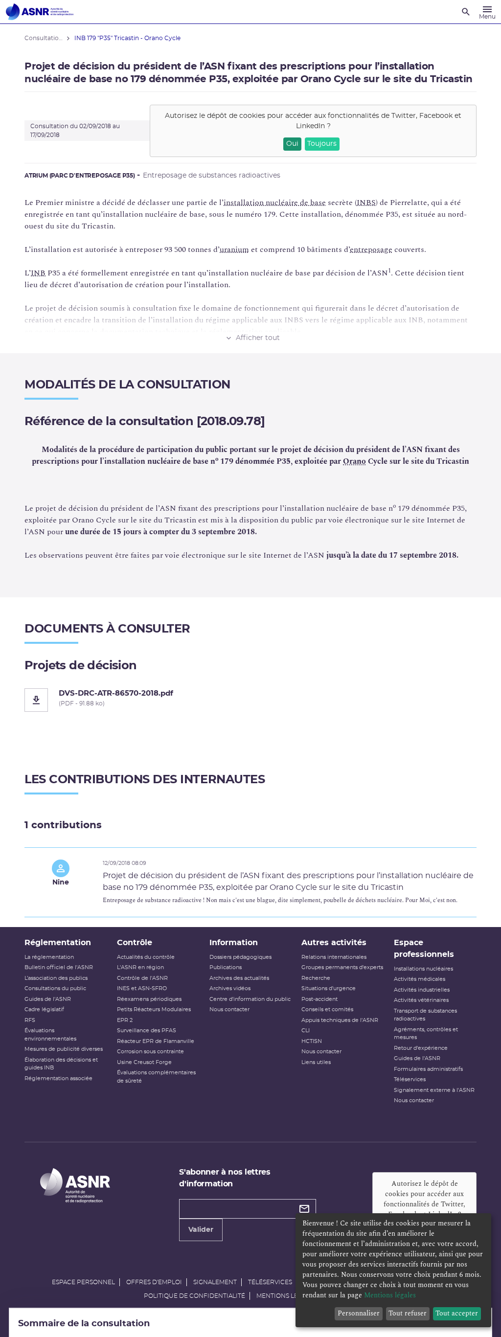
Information (233, 943)
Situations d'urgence (328, 988)
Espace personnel (83, 1282)
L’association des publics (56, 978)
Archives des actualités (239, 978)
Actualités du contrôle (146, 957)
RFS (29, 1020)
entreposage (371, 249)
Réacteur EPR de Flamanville (155, 1041)
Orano (354, 461)
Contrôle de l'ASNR (142, 978)
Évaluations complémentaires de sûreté (156, 1077)
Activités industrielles (422, 990)
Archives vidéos (229, 988)
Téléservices (410, 1079)
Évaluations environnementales (50, 1035)
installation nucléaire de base (275, 202)
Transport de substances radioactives (425, 1015)
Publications (225, 967)
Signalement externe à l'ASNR (434, 1090)
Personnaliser (359, 1313)
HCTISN (311, 1041)
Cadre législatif (44, 1009)
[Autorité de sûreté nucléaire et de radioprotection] (39, 11)
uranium (234, 249)
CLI (305, 1030)
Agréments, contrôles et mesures (426, 1034)
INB (38, 273)
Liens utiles (316, 1062)
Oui (292, 143)
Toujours (322, 143)
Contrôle (134, 943)
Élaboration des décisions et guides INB (61, 1064)
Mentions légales (286, 1296)
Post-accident (319, 999)
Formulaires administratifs (428, 1069)
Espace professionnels (424, 948)
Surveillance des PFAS (146, 1030)
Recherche (315, 978)
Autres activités (333, 943)
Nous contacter (229, 1009)
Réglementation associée (58, 1078)
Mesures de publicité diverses (63, 1049)
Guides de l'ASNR (47, 999)
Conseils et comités (327, 1009)
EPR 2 (125, 1020)
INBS (366, 202)
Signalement (215, 1282)
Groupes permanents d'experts (342, 967)
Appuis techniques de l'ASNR (339, 1020)
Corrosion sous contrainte (150, 1051)
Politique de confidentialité (194, 1296)
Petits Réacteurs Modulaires (154, 1009)
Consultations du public (55, 988)
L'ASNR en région (140, 967)
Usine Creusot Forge (144, 1062)
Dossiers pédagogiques (240, 957)
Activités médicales (419, 979)
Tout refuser (407, 1313)
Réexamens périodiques (149, 999)
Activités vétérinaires (421, 1000)
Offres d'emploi (154, 1282)
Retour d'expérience (421, 1048)
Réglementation (57, 943)
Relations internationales (333, 957)
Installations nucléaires (423, 969)
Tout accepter (456, 1313)
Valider (200, 1229)
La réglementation (49, 957)
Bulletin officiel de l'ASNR (58, 967)
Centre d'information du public (250, 999)
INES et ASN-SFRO (142, 988)
